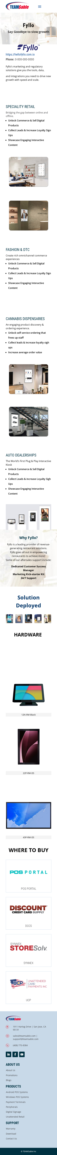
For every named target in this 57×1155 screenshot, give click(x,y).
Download (11, 1133)
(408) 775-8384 (20, 1045)
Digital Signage (13, 1111)
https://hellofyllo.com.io (20, 54)
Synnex (28, 963)
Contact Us (11, 1138)
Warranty (10, 1128)
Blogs (8, 1080)
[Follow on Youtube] (22, 1054)
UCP (28, 1000)
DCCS (28, 926)
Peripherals (12, 1106)
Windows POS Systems (17, 1097)
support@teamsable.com (25, 1039)
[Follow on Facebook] (15, 1054)
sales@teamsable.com (24, 1035)
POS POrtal (28, 888)
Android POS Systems (17, 1092)
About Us (10, 1070)
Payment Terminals (16, 1102)
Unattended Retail (15, 1116)
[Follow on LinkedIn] (8, 1054)
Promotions (11, 1075)
